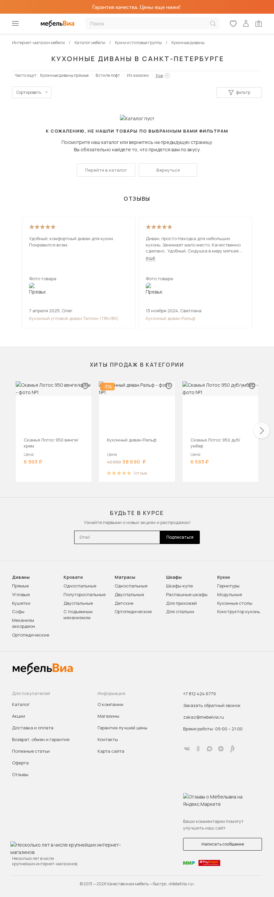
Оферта (20, 763)
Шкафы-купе (179, 586)
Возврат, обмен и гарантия (41, 739)
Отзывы (20, 774)
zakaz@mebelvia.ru (203, 717)
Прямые (20, 586)
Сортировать (28, 92)
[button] (262, 430)
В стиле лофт (108, 75)
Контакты (108, 739)
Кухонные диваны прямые (64, 75)
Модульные (229, 594)
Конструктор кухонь (238, 611)
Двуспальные (78, 603)
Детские (124, 603)
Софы (18, 611)
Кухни (223, 577)
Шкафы (174, 577)
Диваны (21, 577)
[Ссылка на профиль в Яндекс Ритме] (232, 748)
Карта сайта (111, 751)
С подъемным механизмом (78, 614)
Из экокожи (138, 75)
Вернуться (168, 170)
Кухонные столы (234, 603)
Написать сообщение (222, 844)
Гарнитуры (228, 586)
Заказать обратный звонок (212, 705)
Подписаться (179, 537)
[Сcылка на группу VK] (186, 748)
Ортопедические (30, 635)
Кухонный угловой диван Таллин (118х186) (74, 318)
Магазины (108, 716)
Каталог (21, 704)
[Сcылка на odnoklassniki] (198, 748)
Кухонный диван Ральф (170, 318)
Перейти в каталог (106, 170)
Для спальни (180, 611)
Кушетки (21, 603)
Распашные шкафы (187, 594)
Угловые (21, 594)
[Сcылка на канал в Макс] (209, 748)
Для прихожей (181, 603)
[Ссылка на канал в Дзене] (221, 748)
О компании (110, 704)
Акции (18, 716)
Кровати (73, 577)
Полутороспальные (84, 594)
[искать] (213, 23)
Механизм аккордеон (23, 623)
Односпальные (79, 586)
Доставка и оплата (32, 728)
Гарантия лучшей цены (122, 728)
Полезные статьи (31, 751)
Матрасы (125, 577)
